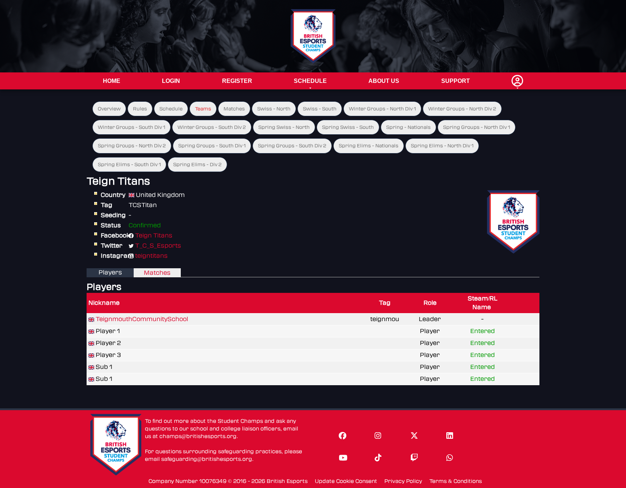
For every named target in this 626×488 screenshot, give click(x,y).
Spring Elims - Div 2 (197, 164)
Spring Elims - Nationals (368, 145)
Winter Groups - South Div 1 (131, 127)
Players (110, 272)
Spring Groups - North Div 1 (476, 127)
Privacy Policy (403, 481)
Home (111, 81)
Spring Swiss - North (284, 127)
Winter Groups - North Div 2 (462, 109)
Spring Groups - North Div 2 (132, 145)
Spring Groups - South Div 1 (212, 145)
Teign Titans (153, 235)
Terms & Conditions (455, 481)
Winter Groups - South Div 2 (212, 127)
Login (171, 81)
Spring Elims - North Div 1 (442, 145)
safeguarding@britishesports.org (206, 459)
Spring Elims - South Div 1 (129, 164)
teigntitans (151, 255)
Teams (203, 109)
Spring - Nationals (408, 127)
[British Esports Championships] (313, 36)
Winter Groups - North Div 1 (382, 109)
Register (237, 81)
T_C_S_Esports (158, 245)
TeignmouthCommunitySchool (142, 319)
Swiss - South (320, 109)
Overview (109, 109)
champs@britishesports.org (198, 436)
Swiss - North (274, 109)
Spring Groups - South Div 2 (292, 145)
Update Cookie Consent (346, 481)
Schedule (310, 81)
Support (455, 81)
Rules (140, 109)
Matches (234, 109)
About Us (383, 81)
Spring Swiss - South (348, 127)
